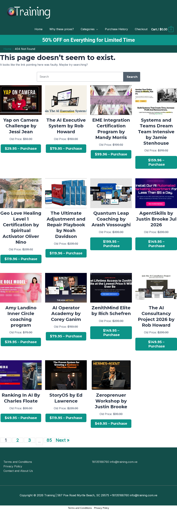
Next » (62, 440)
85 (49, 440)
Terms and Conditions (17, 462)
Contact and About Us (18, 471)
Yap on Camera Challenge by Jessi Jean (21, 125)
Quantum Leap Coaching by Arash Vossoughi (111, 218)
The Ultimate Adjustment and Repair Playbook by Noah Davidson (66, 224)
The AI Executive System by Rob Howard (66, 125)
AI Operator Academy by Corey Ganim (66, 313)
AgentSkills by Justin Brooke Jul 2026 (156, 218)
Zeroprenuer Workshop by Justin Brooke (111, 400)
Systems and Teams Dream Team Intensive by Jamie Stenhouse (156, 131)
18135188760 (101, 462)
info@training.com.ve (123, 462)
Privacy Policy (12, 466)
